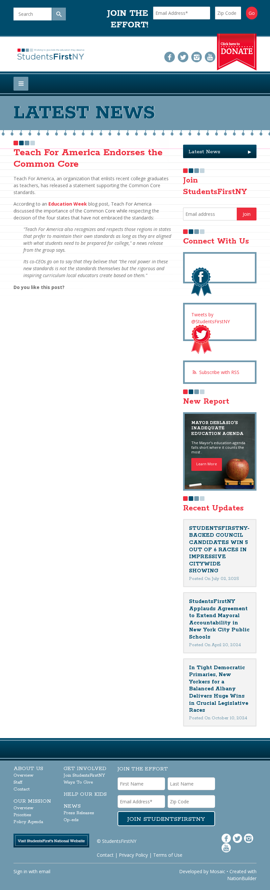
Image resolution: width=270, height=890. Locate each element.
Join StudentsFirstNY (84, 775)
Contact (22, 789)
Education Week (67, 204)
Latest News (219, 151)
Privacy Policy (133, 855)
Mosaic (217, 871)
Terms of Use (167, 855)
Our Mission (32, 801)
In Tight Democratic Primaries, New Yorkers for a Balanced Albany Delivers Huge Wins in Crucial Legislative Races (218, 689)
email (44, 871)
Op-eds (71, 820)
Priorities (22, 815)
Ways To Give (78, 782)
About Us (28, 768)
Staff (18, 782)
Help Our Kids (85, 794)
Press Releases (79, 813)
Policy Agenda (28, 822)
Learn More (206, 463)
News (72, 806)
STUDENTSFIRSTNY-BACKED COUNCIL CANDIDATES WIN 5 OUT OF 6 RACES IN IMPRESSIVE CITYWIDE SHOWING (219, 550)
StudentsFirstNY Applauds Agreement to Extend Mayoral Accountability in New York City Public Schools (219, 619)
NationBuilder (241, 878)
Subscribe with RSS (219, 372)
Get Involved (85, 768)
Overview (24, 775)
